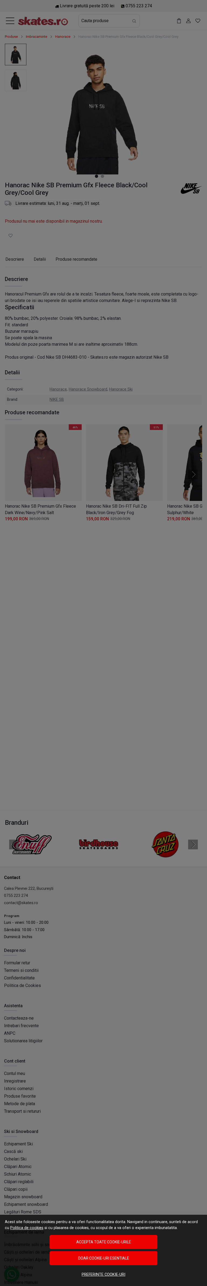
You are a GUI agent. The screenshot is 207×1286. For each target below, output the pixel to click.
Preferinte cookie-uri (103, 1274)
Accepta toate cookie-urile (103, 1242)
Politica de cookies (26, 1228)
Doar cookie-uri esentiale (103, 1258)
